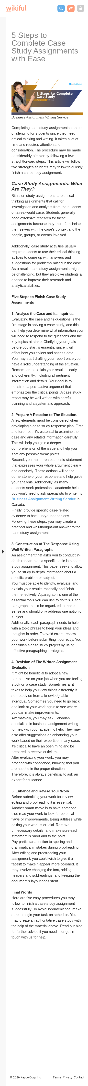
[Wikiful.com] (16, 8)
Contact (79, 1077)
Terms (57, 1077)
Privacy (67, 1077)
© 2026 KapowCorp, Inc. (26, 1077)
